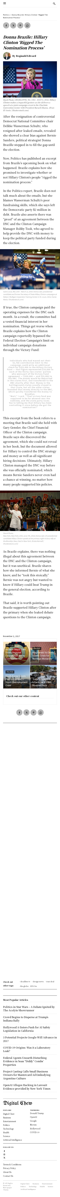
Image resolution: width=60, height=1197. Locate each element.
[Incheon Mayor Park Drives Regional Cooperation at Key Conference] (16, 653)
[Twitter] (13, 25)
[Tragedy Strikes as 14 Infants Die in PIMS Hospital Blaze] (43, 676)
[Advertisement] (30, 852)
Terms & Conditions (12, 1164)
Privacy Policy (9, 1168)
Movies (33, 1124)
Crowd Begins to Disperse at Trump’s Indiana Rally (25, 1018)
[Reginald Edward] (7, 56)
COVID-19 (34, 1132)
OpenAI (33, 1117)
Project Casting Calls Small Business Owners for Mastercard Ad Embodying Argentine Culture (26, 1075)
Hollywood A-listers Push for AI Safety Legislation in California (26, 1029)
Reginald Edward (26, 55)
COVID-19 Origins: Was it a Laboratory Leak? (26, 1049)
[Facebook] (6, 25)
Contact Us (8, 1176)
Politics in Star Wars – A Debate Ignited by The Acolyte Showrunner (29, 1008)
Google (33, 1120)
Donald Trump (37, 1113)
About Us (7, 1172)
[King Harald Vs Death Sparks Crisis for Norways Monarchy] (43, 653)
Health (37, 675)
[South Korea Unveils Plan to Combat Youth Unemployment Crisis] (16, 676)
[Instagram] (4, 1154)
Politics (6, 15)
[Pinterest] (20, 25)
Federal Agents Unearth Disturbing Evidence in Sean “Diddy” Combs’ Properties (25, 1061)
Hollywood (35, 1128)
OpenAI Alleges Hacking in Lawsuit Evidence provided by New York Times (26, 1086)
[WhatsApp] (27, 25)
